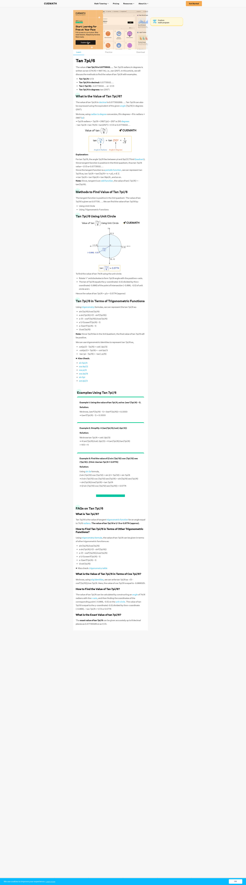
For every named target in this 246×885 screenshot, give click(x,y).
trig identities (97, 579)
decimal (103, 102)
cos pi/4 (83, 370)
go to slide (101, 495)
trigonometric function (117, 519)
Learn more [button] (50, 881)
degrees (125, 121)
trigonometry (88, 307)
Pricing (116, 3)
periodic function (113, 170)
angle (123, 106)
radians (86, 523)
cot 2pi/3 (83, 381)
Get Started (194, 3)
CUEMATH (50, 3)
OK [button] (235, 881)
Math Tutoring (100, 3)
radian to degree (98, 114)
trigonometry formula (92, 538)
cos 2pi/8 (83, 373)
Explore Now (85, 42)
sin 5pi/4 (83, 363)
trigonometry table (98, 568)
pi (83, 118)
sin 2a (88, 471)
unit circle (120, 602)
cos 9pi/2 (83, 366)
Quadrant (139, 159)
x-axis (94, 598)
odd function (107, 181)
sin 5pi (82, 377)
